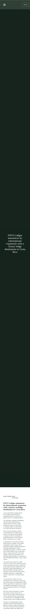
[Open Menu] (4, 5)
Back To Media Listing (9, 496)
